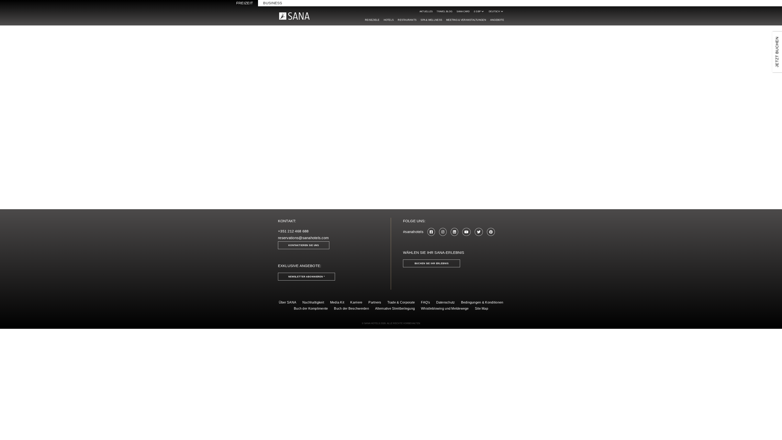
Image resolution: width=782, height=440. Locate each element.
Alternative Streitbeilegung (395, 308)
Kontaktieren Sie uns (303, 245)
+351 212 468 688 (293, 231)
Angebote (497, 20)
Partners (374, 302)
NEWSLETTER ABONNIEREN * (306, 276)
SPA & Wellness (431, 20)
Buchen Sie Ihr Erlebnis (432, 263)
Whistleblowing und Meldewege (445, 308)
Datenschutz (445, 302)
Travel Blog (445, 11)
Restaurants (407, 20)
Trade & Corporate (401, 302)
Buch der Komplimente (311, 308)
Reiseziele (372, 20)
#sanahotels (413, 232)
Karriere (356, 302)
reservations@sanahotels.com (303, 238)
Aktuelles (426, 11)
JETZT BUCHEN (777, 52)
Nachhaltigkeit (313, 302)
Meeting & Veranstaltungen (466, 20)
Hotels (389, 20)
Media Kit (337, 302)
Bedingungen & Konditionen (482, 302)
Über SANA (287, 302)
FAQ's (425, 302)
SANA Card (463, 11)
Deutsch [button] (496, 11)
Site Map (481, 308)
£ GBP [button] (479, 11)
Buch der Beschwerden (351, 308)
